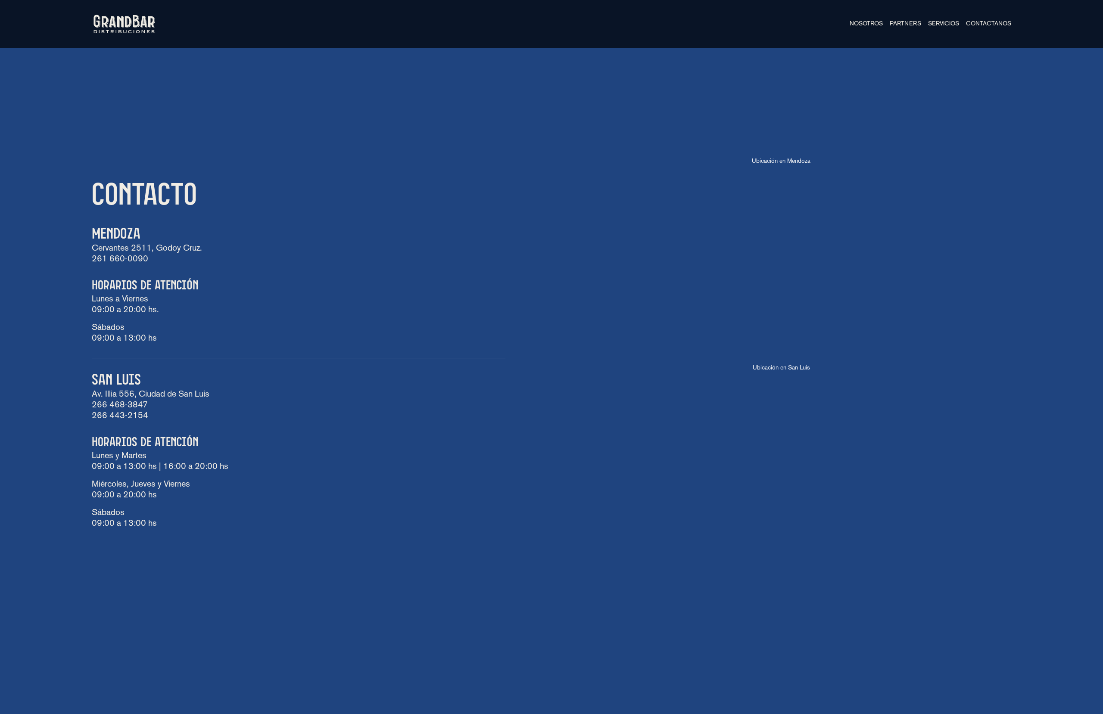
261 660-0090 (120, 259)
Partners (905, 24)
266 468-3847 (120, 405)
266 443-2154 (120, 416)
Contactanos (988, 24)
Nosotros (866, 24)
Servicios (943, 24)
